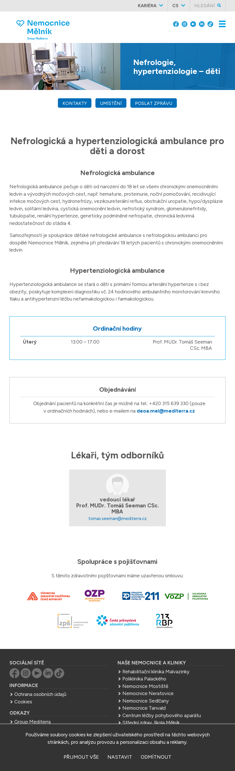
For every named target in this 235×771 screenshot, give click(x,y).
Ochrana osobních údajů (40, 694)
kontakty (74, 103)
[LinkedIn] (202, 23)
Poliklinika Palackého (144, 679)
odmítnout (156, 757)
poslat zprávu (153, 103)
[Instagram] (184, 23)
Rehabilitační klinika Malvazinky (155, 671)
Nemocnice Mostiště (145, 686)
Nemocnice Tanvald (144, 708)
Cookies (23, 702)
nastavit (119, 757)
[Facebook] (176, 23)
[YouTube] (193, 23)
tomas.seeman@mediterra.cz (117, 518)
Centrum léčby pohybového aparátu (161, 715)
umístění (111, 103)
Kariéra (147, 5)
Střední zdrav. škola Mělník (151, 722)
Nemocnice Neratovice (148, 693)
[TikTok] (210, 23)
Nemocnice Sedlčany (145, 701)
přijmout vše (81, 757)
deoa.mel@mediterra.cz (166, 411)
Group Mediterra (32, 722)
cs (175, 5)
